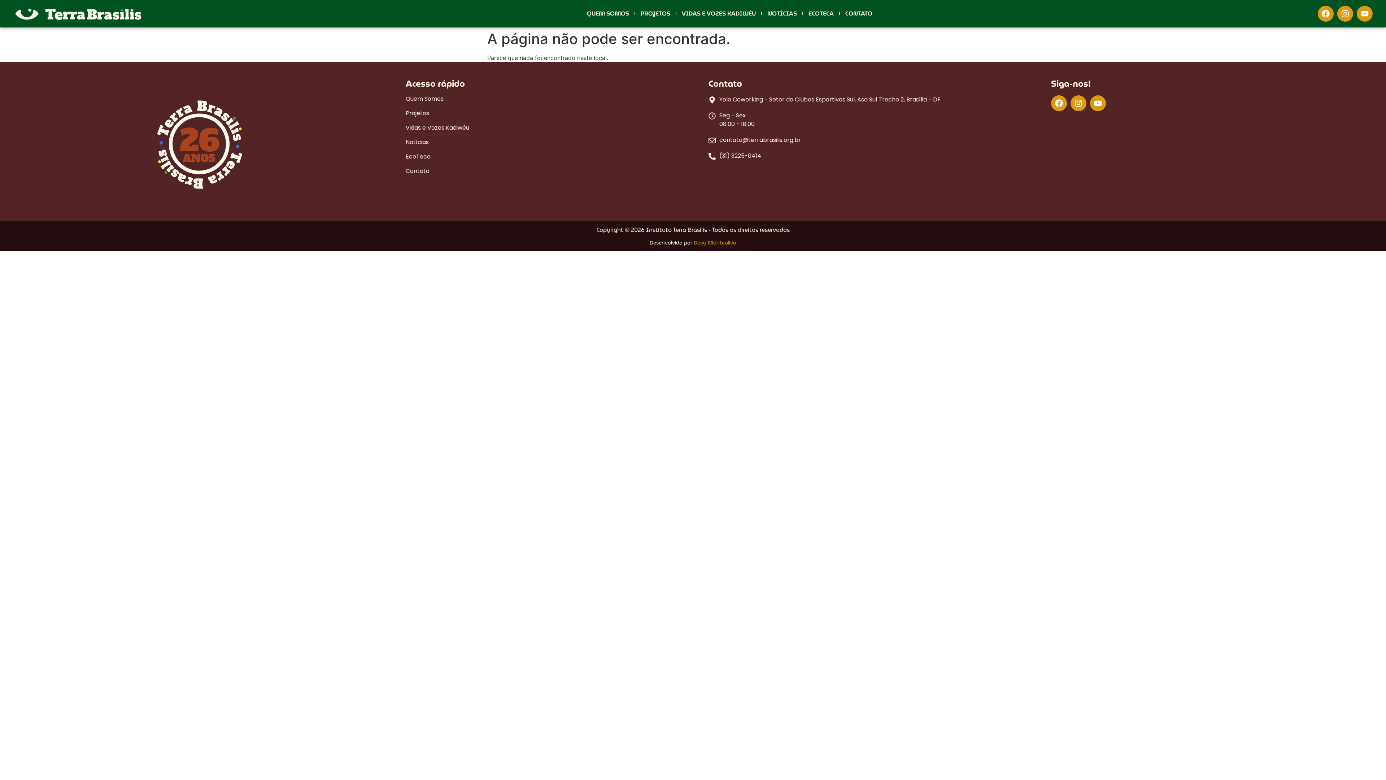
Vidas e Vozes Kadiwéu (719, 13)
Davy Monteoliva (715, 243)
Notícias (782, 13)
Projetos (655, 13)
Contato (858, 13)
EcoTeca (821, 13)
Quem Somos (608, 13)
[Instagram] (1345, 14)
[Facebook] (1326, 14)
